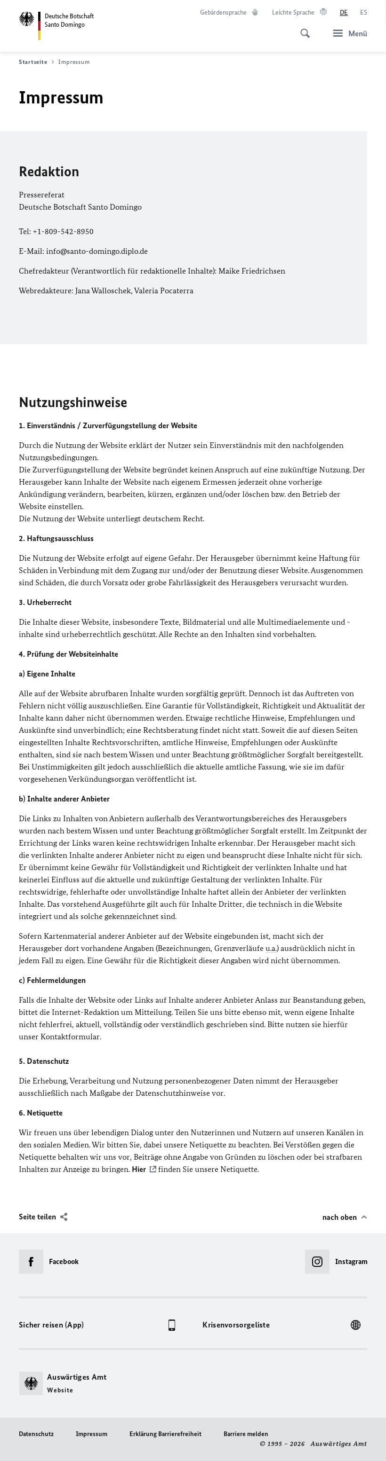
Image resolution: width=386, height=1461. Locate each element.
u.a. (271, 948)
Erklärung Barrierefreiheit (165, 1434)
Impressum (91, 1434)
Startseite (33, 61)
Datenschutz (36, 1434)
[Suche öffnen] (302, 28)
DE (344, 12)
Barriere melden (246, 1434)
